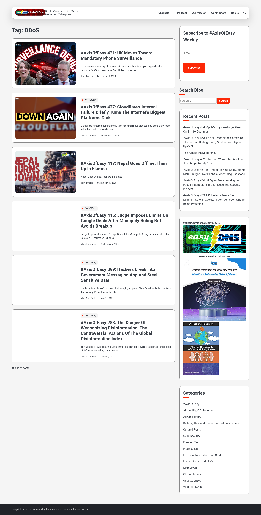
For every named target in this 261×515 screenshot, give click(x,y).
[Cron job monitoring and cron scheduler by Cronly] (214, 319)
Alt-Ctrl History (192, 416)
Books (235, 13)
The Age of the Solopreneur (200, 153)
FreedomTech (191, 442)
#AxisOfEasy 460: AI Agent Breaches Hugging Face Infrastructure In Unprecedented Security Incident (211, 185)
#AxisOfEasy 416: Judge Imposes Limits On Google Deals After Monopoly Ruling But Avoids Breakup (124, 221)
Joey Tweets (87, 76)
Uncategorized (192, 480)
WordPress (82, 509)
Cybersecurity (191, 436)
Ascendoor (55, 509)
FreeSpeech (190, 448)
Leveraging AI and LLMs (198, 461)
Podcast (182, 13)
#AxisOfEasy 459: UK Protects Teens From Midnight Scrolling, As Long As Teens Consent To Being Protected (214, 200)
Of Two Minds (192, 474)
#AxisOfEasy (90, 100)
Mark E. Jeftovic (88, 135)
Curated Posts (192, 429)
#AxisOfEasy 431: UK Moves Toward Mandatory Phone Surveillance (117, 55)
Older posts (22, 368)
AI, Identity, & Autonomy (198, 410)
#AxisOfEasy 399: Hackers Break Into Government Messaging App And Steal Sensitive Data (119, 275)
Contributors (218, 13)
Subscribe (194, 67)
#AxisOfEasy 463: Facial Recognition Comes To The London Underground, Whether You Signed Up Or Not (213, 142)
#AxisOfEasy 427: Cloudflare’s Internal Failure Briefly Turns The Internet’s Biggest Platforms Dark (123, 112)
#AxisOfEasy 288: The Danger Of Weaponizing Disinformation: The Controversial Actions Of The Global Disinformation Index (116, 330)
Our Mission (199, 13)
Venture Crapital (193, 487)
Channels (163, 13)
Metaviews (190, 468)
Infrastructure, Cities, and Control (203, 455)
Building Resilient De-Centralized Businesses (211, 423)
